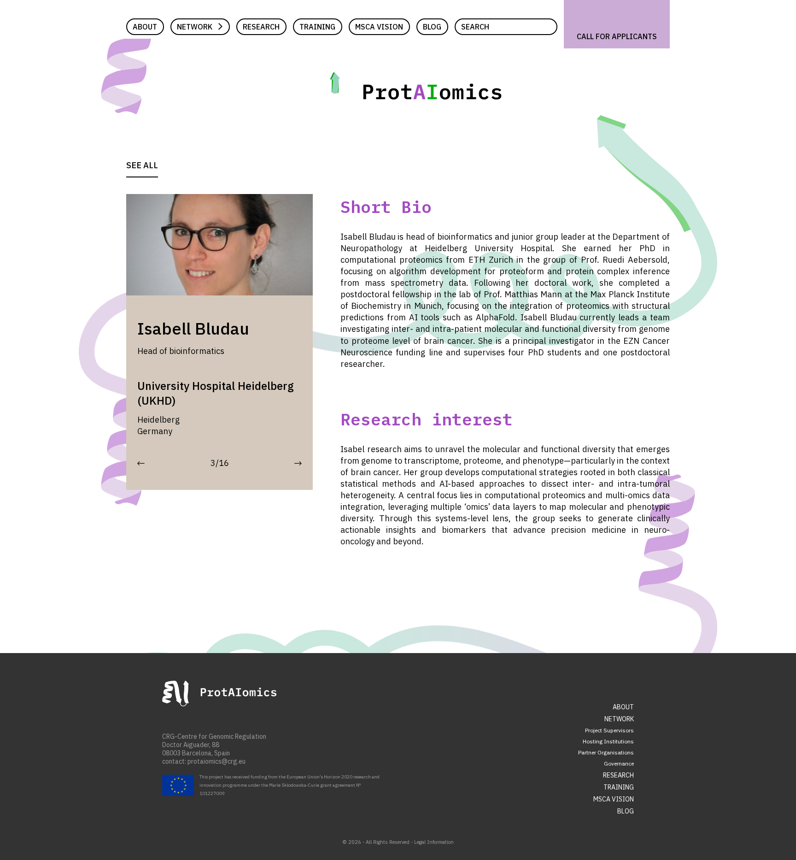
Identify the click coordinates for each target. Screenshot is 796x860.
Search (475, 26)
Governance (619, 763)
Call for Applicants (617, 36)
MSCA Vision (379, 26)
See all (142, 165)
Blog (432, 26)
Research (261, 26)
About (145, 26)
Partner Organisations (606, 752)
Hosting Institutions (608, 741)
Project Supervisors (609, 730)
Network (194, 26)
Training (317, 26)
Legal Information (434, 842)
